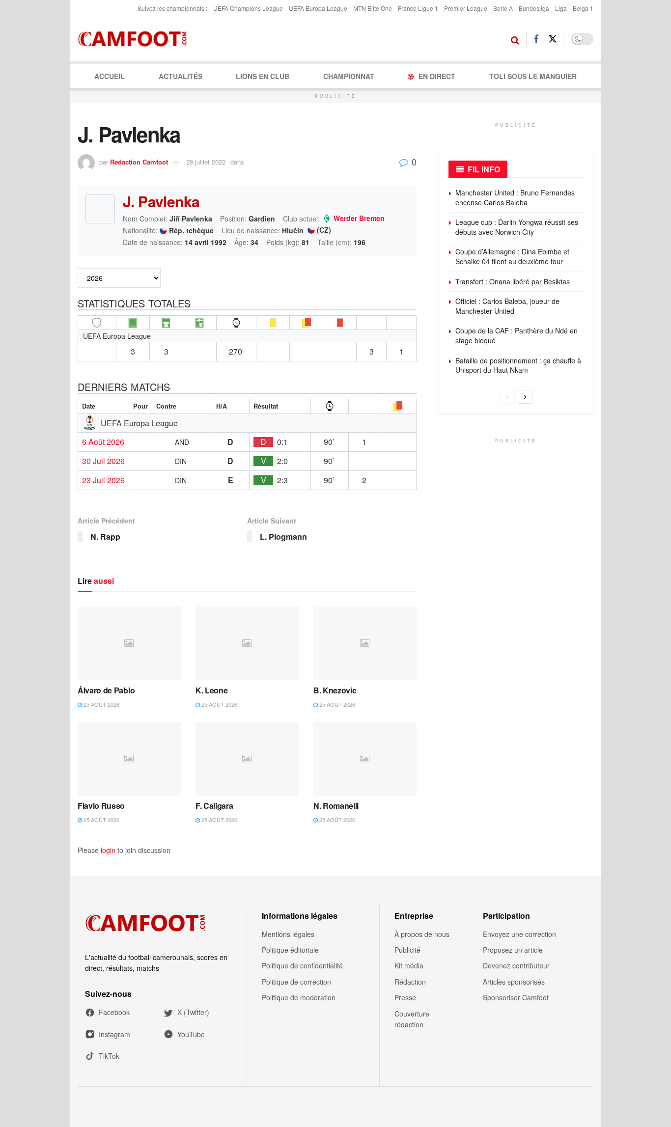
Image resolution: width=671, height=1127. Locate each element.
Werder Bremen (359, 218)
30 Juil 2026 (103, 461)
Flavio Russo (101, 805)
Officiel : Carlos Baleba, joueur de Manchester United (507, 306)
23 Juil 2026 (103, 480)
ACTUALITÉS (180, 76)
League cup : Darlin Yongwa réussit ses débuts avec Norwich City (516, 227)
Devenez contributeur (516, 965)
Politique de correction (296, 982)
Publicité (407, 950)
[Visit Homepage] (135, 39)
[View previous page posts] (507, 397)
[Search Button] (515, 39)
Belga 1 (583, 8)
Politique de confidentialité (302, 965)
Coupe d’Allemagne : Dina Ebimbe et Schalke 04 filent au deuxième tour (512, 256)
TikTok (109, 1056)
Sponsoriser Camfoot (516, 997)
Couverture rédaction (411, 1019)
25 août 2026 (100, 704)
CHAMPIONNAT (348, 76)
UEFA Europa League (318, 8)
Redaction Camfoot (139, 161)
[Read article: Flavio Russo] (129, 759)
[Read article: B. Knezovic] (365, 643)
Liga (561, 8)
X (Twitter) (193, 1012)
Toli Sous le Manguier (533, 76)
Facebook (114, 1012)
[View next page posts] (525, 397)
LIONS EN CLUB (262, 76)
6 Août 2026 (103, 442)
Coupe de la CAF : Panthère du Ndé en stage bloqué (516, 335)
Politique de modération (299, 997)
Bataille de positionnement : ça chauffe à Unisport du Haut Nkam (518, 365)
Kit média (408, 965)
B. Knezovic (334, 690)
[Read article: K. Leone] (247, 643)
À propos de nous (421, 934)
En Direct (437, 76)
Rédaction (410, 982)
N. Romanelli (336, 805)
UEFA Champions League (248, 8)
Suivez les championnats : (172, 8)
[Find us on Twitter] (552, 39)
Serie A (503, 8)
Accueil (109, 76)
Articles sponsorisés (514, 982)
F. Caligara (214, 805)
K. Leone (211, 690)
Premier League (465, 8)
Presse (405, 997)
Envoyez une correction (519, 934)
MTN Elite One (372, 8)
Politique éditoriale (290, 950)
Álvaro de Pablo (106, 690)
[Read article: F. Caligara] (247, 759)
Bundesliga (534, 8)
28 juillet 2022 (205, 161)
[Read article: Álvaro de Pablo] (129, 643)
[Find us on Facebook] (535, 39)
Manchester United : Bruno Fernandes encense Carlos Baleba (516, 197)
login (108, 850)
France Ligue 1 (418, 8)
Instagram (114, 1034)
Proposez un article (513, 950)
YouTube (191, 1034)
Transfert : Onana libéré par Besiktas (512, 281)
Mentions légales (288, 934)
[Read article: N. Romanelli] (365, 759)
